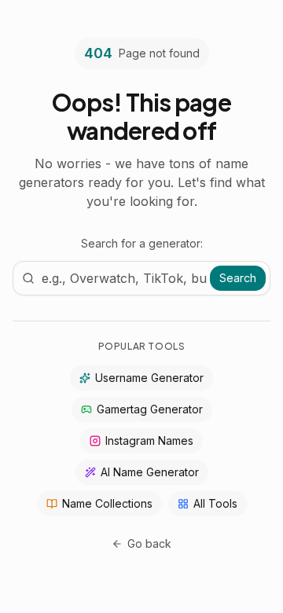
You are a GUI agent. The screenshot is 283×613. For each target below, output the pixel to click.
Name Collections (107, 503)
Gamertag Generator (150, 409)
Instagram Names (149, 440)
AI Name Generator (150, 472)
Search (237, 277)
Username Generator (149, 377)
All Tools (215, 503)
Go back (149, 543)
